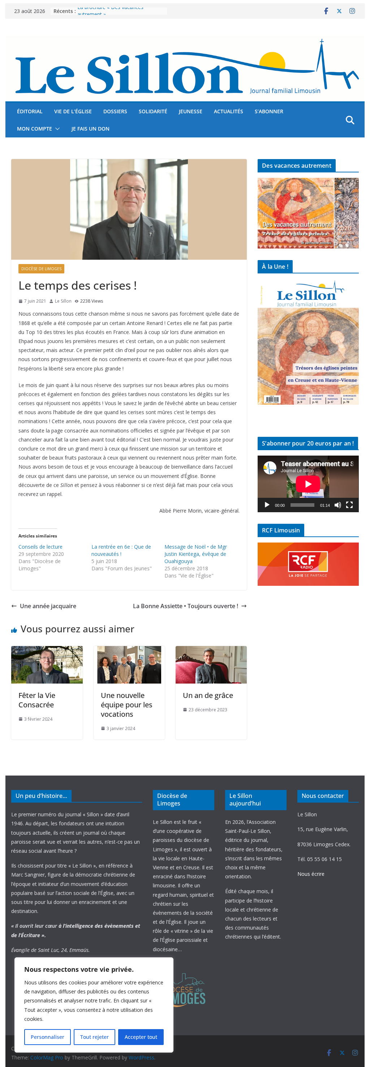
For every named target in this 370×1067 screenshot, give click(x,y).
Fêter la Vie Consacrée (36, 700)
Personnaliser (47, 1036)
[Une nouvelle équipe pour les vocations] (129, 651)
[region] (93, 1005)
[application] (308, 484)
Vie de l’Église (73, 111)
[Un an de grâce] (211, 651)
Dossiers (115, 111)
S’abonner (269, 111)
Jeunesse (190, 111)
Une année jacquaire (48, 606)
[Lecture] (267, 505)
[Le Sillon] (184, 41)
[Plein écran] (349, 505)
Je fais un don (90, 128)
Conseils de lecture (40, 546)
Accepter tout (141, 1036)
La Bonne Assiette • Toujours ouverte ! (185, 606)
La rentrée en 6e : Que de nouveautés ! (121, 550)
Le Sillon (63, 301)
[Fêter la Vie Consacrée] (46, 651)
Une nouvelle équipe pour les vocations (126, 704)
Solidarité (153, 111)
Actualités (228, 111)
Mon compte (34, 128)
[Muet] (337, 505)
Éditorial (30, 111)
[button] (56, 129)
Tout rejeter (94, 1036)
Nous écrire (310, 873)
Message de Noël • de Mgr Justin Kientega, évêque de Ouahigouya (195, 554)
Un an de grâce (208, 695)
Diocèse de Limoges (41, 268)
